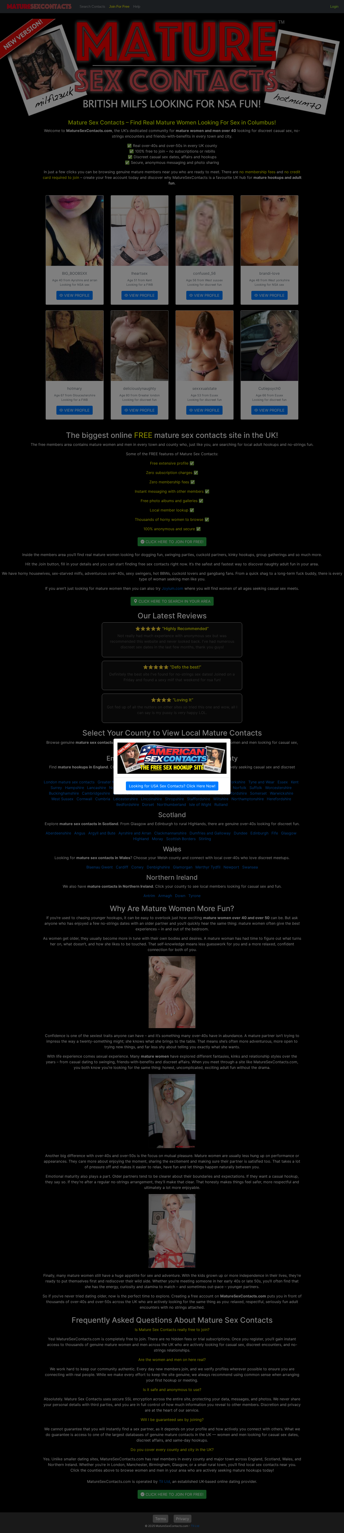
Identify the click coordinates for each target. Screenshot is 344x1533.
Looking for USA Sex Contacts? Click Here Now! (172, 786)
